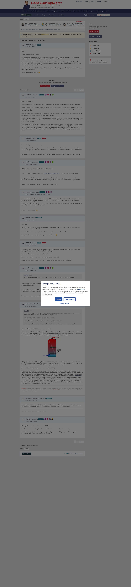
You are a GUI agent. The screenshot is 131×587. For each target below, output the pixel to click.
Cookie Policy (80, 289)
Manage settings (64, 303)
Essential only (69, 299)
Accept (58, 299)
